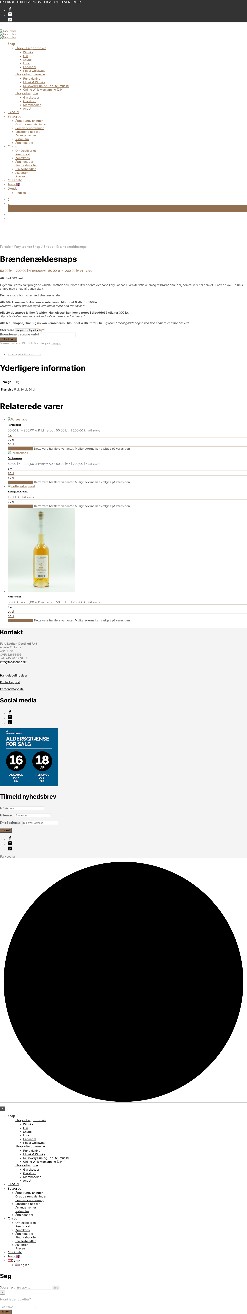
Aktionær (21, 172)
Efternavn (7, 815)
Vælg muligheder (20, 448)
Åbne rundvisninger (29, 120)
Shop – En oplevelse (30, 74)
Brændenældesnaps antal (19, 334)
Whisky (28, 52)
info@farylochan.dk (13, 662)
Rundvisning (32, 78)
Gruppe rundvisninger (31, 124)
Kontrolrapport (10, 682)
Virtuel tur (22, 139)
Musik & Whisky (34, 82)
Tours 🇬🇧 (14, 184)
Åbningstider (24, 142)
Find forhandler (26, 165)
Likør (26, 63)
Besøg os (14, 116)
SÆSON (13, 112)
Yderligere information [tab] (24, 354)
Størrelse (7, 330)
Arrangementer (25, 135)
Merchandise (32, 104)
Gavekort (29, 101)
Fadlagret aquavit (18, 491)
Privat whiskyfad (34, 70)
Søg (56, 1287)
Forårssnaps (15, 458)
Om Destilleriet (25, 150)
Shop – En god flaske (30, 48)
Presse (20, 176)
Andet (27, 108)
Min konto (15, 180)
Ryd (42, 330)
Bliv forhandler (25, 169)
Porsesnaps (14, 424)
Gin (25, 56)
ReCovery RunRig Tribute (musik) (46, 86)
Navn (4, 808)
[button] (8, 199)
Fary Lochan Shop (27, 247)
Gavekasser (31, 97)
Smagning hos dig (28, 131)
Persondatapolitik (12, 689)
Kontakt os (22, 158)
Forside (5, 247)
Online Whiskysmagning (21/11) (44, 89)
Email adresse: (11, 823)
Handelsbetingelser (13, 675)
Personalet (22, 154)
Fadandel (29, 67)
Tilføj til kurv (9, 339)
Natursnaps (14, 596)
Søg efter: (7, 1287)
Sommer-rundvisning (29, 128)
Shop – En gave (26, 93)
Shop (11, 44)
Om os (12, 146)
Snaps (27, 59)
